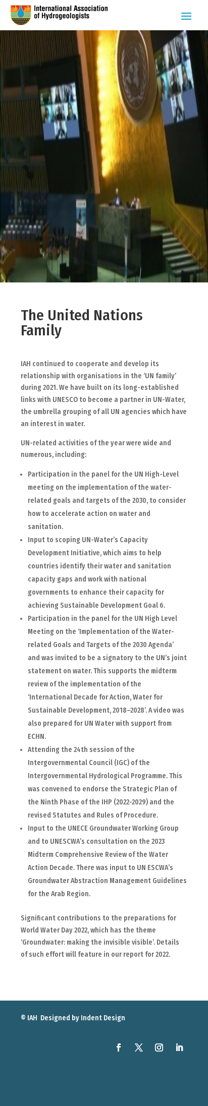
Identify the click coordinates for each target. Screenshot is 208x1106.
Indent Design (103, 1018)
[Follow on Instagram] (159, 1047)
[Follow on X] (139, 1047)
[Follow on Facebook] (119, 1047)
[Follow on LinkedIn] (179, 1047)
